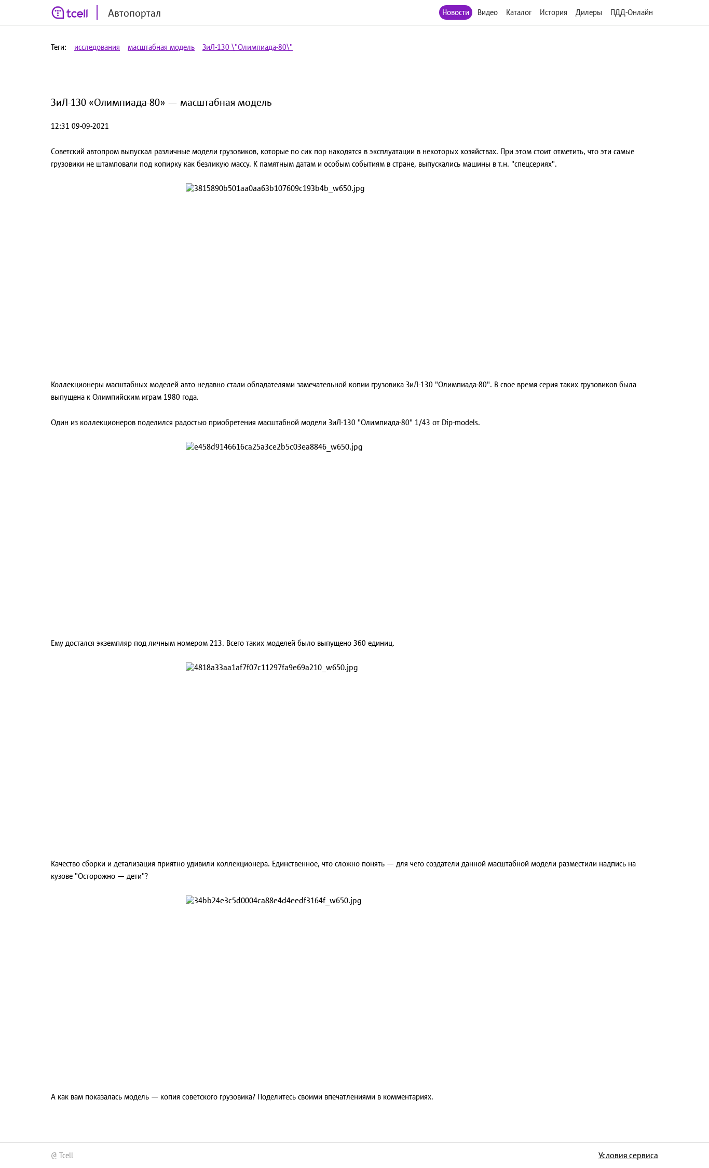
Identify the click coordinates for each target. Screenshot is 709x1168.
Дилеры (589, 12)
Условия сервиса (628, 1155)
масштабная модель (161, 47)
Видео (488, 12)
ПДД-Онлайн (631, 12)
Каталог (518, 12)
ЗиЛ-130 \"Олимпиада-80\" (247, 47)
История (553, 12)
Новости (455, 12)
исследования (97, 47)
